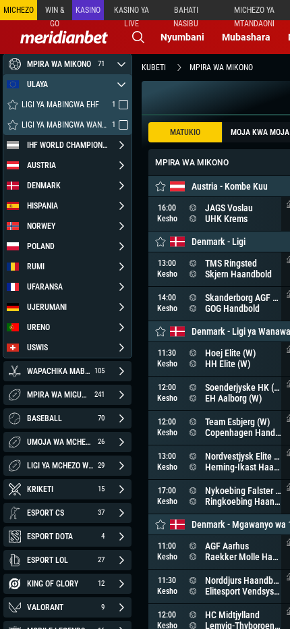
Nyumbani (182, 37)
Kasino (88, 10)
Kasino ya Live (131, 12)
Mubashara (246, 37)
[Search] (138, 37)
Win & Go (55, 12)
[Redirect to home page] (64, 37)
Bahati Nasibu (185, 12)
